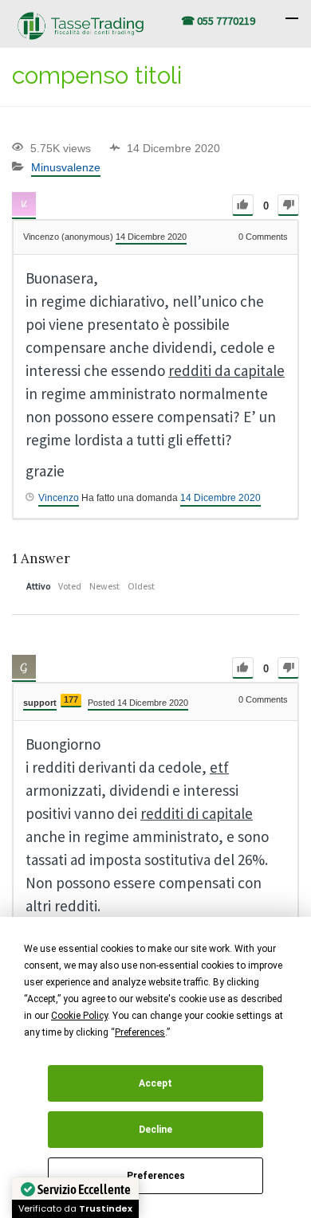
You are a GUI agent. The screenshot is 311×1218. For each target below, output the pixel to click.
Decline (155, 1129)
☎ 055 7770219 (218, 21)
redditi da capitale (226, 370)
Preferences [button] (140, 1032)
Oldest (141, 586)
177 (71, 699)
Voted (69, 586)
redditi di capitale (196, 813)
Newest (104, 586)
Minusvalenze (65, 167)
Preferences (156, 1175)
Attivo (38, 586)
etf (219, 767)
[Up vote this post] (243, 205)
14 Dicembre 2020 (220, 497)
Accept (155, 1083)
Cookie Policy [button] (79, 1015)
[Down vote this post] (288, 205)
